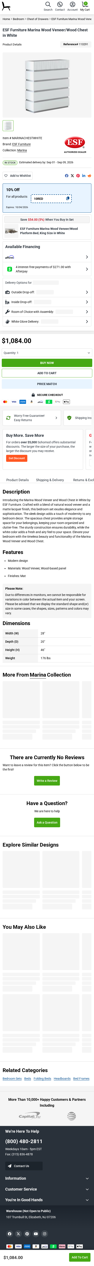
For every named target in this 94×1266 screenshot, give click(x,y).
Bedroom (18, 19)
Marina (22, 150)
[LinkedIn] (84, 175)
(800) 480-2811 (24, 1141)
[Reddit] (89, 175)
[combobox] (47, 352)
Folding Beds (42, 1078)
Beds (27, 1078)
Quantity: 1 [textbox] (11, 353)
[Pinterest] (78, 175)
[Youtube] (35, 1233)
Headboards (62, 1078)
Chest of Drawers (38, 19)
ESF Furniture (21, 144)
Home (6, 19)
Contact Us (21, 1166)
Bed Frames (81, 1078)
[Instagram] (44, 1233)
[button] (48, 7)
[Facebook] (67, 175)
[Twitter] (72, 175)
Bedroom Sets (12, 1078)
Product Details (12, 44)
